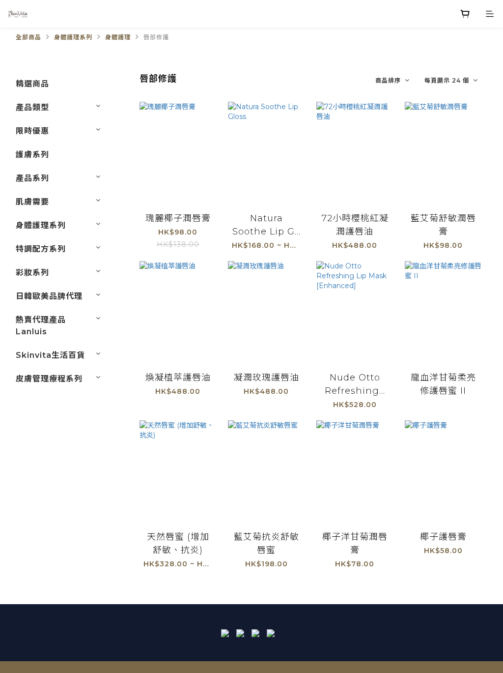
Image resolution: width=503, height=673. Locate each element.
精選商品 (32, 83)
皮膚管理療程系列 (49, 378)
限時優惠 (32, 131)
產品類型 (32, 107)
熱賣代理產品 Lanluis (41, 325)
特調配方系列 (41, 249)
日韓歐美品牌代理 (49, 296)
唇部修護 (156, 37)
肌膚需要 (32, 201)
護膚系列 (32, 154)
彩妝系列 (32, 272)
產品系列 (32, 178)
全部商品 (28, 37)
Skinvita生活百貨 (50, 355)
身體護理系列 (73, 37)
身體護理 (118, 37)
